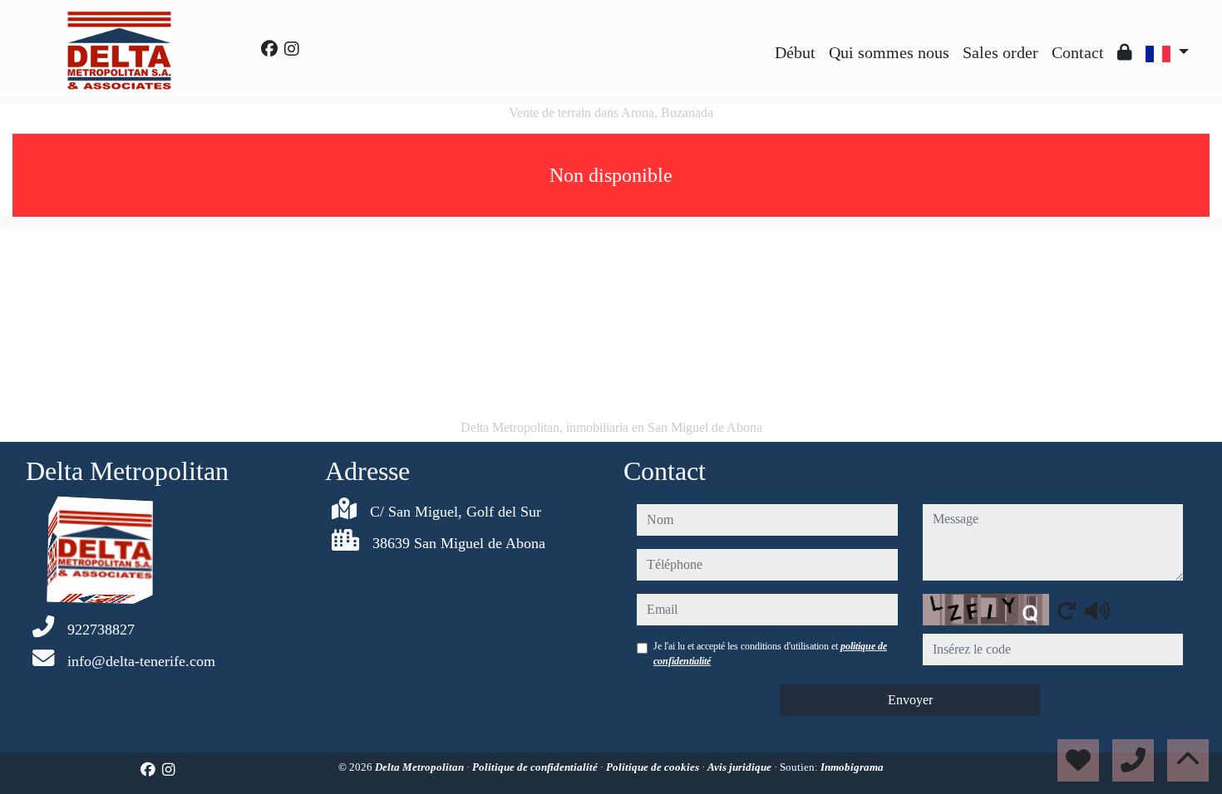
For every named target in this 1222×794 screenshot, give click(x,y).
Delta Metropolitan (420, 767)
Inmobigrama (852, 767)
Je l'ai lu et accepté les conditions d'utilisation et (770, 653)
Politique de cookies (654, 767)
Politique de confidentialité (536, 767)
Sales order (1000, 52)
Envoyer (910, 700)
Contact (1078, 52)
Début (795, 52)
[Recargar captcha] (1066, 610)
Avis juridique (740, 767)
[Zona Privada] (1125, 52)
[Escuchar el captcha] (1097, 610)
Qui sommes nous (889, 52)
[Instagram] (291, 49)
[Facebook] (269, 49)
